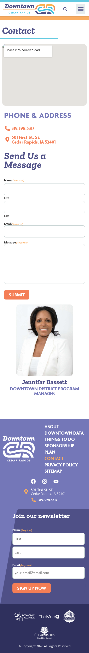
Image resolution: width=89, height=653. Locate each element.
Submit (17, 295)
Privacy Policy (61, 465)
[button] (80, 9)
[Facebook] (33, 481)
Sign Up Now (31, 588)
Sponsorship (59, 445)
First (6, 197)
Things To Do (59, 439)
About (51, 426)
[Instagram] (44, 481)
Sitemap (53, 471)
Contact (54, 458)
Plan (49, 452)
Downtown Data (64, 433)
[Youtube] (56, 481)
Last (6, 215)
